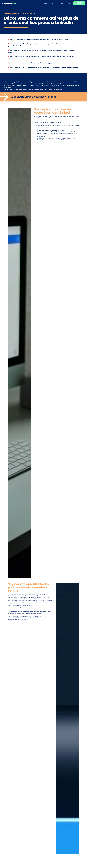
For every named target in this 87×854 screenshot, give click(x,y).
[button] (79, 3)
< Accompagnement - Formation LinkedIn (19, 14)
